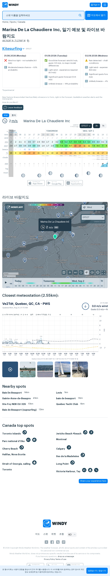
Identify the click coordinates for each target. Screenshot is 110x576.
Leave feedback (15, 107)
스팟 (45, 534)
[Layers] (64, 272)
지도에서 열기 (98, 15)
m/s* (6, 146)
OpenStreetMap (92, 276)
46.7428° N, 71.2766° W (13, 41)
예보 (6, 115)
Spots (13, 22)
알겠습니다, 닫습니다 (97, 571)
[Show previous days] (10, 283)
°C (7, 153)
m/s (15, 121)
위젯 (53, 534)
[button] (28, 40)
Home (5, 22)
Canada (21, 22)
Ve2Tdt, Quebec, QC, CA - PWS (26, 304)
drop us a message (66, 556)
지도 (37, 534)
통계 (14, 115)
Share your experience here (93, 481)
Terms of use (60, 559)
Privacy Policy (49, 559)
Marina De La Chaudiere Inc (46, 121)
